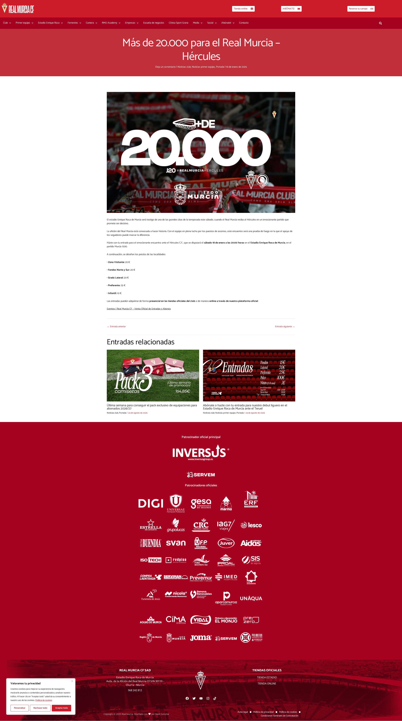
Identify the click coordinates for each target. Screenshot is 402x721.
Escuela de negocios (153, 23)
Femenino (73, 23)
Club (5, 23)
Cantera (90, 23)
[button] (380, 23)
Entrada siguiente (285, 326)
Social (210, 23)
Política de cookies (43, 700)
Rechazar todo (40, 708)
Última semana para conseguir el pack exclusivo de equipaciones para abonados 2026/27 (152, 407)
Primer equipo (23, 23)
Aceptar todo (61, 708)
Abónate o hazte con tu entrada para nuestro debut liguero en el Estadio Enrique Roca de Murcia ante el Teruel (245, 407)
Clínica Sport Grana (178, 23)
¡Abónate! (226, 23)
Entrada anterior (116, 326)
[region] (40, 696)
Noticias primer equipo (203, 67)
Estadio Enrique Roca (49, 23)
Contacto (244, 23)
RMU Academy (109, 23)
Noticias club (184, 67)
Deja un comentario (165, 67)
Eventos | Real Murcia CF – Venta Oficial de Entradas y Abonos (139, 309)
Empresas (130, 23)
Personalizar (19, 708)
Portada (220, 67)
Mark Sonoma (162, 713)
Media (196, 23)
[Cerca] (72, 681)
